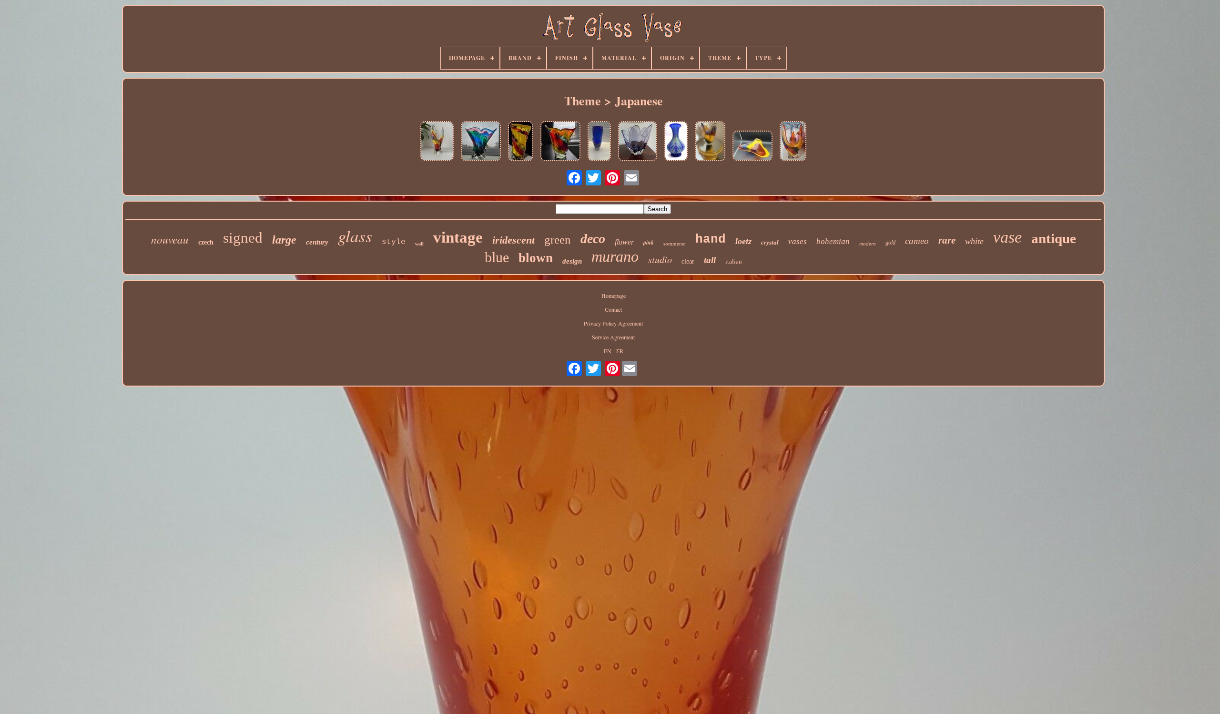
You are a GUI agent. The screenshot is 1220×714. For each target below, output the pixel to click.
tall (710, 260)
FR (619, 351)
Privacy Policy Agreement (613, 323)
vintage (458, 237)
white (974, 241)
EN (607, 351)
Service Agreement (613, 337)
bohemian (833, 241)
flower (624, 242)
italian (733, 261)
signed (243, 237)
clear (687, 261)
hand (710, 239)
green (557, 239)
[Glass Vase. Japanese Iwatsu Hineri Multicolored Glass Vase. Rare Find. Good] (520, 141)
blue (497, 257)
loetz (743, 241)
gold (890, 242)
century (317, 242)
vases (797, 241)
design (572, 261)
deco (592, 238)
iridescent (513, 240)
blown (535, 258)
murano (615, 256)
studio (660, 259)
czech (206, 242)
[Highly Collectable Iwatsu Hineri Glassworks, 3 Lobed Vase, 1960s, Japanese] (437, 141)
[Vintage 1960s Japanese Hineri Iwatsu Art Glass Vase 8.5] (710, 141)
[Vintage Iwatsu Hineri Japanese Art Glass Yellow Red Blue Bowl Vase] (752, 146)
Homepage (613, 295)
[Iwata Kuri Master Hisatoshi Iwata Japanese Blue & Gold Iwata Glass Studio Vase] (676, 141)
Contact (613, 309)
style (394, 242)
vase (1007, 237)
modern (867, 243)
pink (648, 242)
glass (355, 235)
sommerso (674, 243)
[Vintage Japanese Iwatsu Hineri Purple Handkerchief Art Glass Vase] (637, 141)
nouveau (170, 239)
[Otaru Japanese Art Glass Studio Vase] (599, 141)
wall (419, 243)
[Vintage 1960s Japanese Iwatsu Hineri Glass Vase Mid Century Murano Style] (560, 141)
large (284, 240)
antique (1053, 238)
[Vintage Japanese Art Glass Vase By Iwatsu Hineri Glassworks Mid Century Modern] (481, 141)
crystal (770, 242)
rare (947, 240)
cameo (917, 241)
